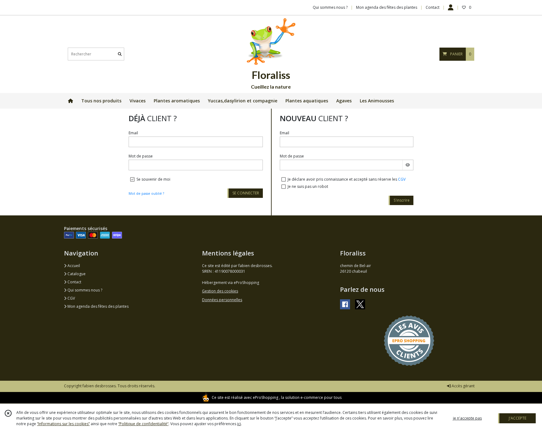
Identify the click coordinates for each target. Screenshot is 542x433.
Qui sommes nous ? (84, 290)
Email (133, 133)
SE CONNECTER (245, 193)
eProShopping (265, 397)
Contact (432, 7)
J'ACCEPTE (517, 418)
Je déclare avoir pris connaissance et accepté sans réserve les (347, 179)
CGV (402, 179)
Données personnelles (222, 299)
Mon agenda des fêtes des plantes (97, 306)
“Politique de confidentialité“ (143, 423)
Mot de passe (141, 156)
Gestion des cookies (220, 291)
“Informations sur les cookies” (63, 423)
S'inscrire (402, 200)
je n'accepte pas (467, 418)
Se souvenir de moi (153, 179)
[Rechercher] (120, 54)
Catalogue (76, 273)
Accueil (73, 265)
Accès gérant (463, 386)
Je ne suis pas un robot (308, 186)
